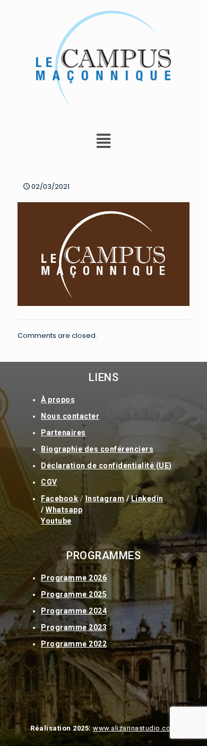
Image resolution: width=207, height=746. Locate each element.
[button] (103, 141)
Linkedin (147, 498)
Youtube (56, 521)
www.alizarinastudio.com (135, 728)
